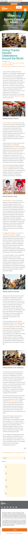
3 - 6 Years (4, 63)
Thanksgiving (15, 66)
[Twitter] (5, 507)
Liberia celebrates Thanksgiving (11, 123)
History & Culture (20, 63)
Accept (14, 530)
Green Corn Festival (13, 401)
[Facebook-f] (2, 507)
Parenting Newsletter (14, 2)
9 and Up (14, 63)
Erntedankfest (6, 299)
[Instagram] (7, 507)
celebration (4, 66)
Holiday (9, 66)
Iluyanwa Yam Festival (15, 148)
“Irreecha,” (5, 168)
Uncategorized (9, 64)
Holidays (4, 64)
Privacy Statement (18, 533)
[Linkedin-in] (13, 507)
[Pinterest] (10, 507)
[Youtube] (16, 507)
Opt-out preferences (10, 533)
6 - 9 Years (9, 63)
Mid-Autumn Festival (10, 200)
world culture (21, 66)
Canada (4, 375)
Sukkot (16, 255)
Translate (20, 1)
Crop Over (13, 421)
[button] (14, 4)
